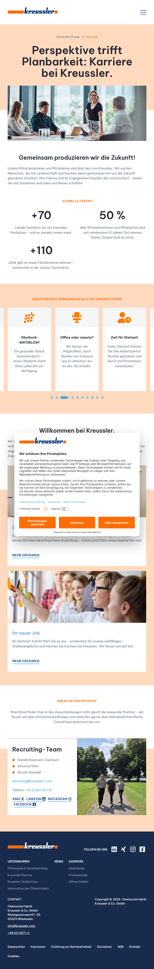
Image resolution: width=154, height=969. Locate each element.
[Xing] (124, 851)
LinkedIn (34, 799)
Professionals (78, 875)
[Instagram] (133, 851)
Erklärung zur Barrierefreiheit (71, 947)
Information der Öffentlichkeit (28, 888)
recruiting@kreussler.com (32, 781)
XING (16, 799)
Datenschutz (16, 947)
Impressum (38, 947)
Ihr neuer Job (26, 633)
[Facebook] (143, 851)
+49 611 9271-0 (18, 933)
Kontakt (134, 947)
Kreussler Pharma (20, 875)
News (59, 861)
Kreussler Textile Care (23, 882)
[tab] (52, 397)
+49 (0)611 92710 (38, 790)
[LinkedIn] (114, 851)
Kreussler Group (68, 37)
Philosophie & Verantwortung (28, 868)
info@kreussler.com (21, 926)
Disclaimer (104, 947)
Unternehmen (18, 861)
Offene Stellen (78, 882)
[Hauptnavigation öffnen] (143, 12)
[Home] (33, 12)
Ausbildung (76, 868)
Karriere (76, 861)
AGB (121, 947)
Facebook (23, 804)
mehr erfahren (26, 555)
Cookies (13, 956)
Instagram (58, 799)
